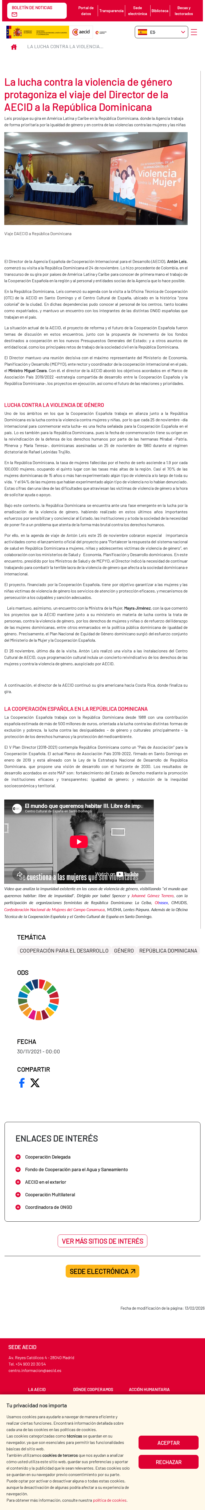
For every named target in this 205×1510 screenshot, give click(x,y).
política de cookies (110, 1500)
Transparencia (111, 10)
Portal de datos (86, 10)
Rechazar (169, 1462)
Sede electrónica (137, 10)
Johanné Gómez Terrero (152, 896)
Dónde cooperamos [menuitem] (93, 1389)
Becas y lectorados (184, 10)
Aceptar (168, 1442)
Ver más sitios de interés (102, 1241)
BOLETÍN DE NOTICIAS (32, 7)
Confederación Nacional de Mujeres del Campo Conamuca (54, 910)
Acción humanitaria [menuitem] (149, 1389)
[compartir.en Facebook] (22, 1083)
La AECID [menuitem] (37, 1389)
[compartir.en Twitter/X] (35, 1083)
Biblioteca (160, 10)
